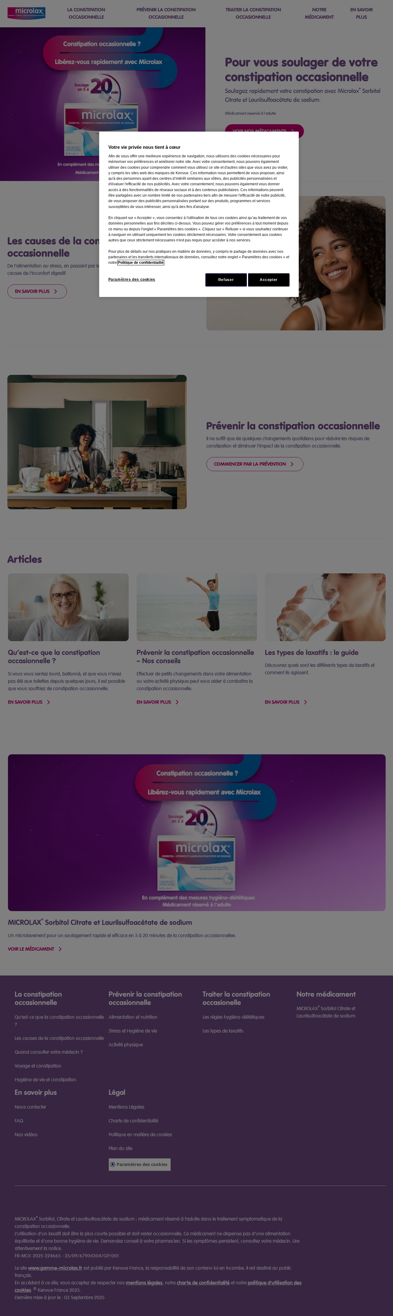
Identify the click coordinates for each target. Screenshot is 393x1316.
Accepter (269, 280)
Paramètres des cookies (131, 279)
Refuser (226, 280)
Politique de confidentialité (141, 262)
